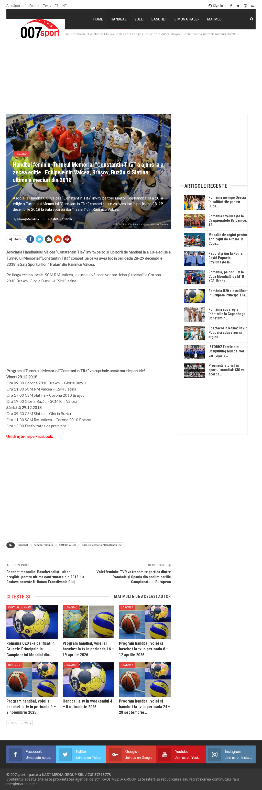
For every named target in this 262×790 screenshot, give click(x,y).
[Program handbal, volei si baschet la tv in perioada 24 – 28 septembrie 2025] (145, 679)
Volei (139, 19)
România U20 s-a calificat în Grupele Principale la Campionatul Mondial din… (30, 649)
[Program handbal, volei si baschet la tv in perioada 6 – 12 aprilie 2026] (145, 622)
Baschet (159, 19)
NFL (65, 6)
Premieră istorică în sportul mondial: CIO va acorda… (227, 369)
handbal (23, 545)
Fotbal (34, 6)
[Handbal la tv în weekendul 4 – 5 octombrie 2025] (88, 679)
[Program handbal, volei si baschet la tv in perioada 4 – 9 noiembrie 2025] (32, 679)
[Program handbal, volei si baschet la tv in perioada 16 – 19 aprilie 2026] (88, 622)
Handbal (119, 19)
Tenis (47, 6)
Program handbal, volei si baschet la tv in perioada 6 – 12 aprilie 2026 (143, 649)
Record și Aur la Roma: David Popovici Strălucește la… (226, 257)
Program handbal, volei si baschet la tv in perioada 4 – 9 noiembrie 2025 (31, 707)
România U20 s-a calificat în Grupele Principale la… (228, 293)
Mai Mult (215, 19)
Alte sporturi (16, 6)
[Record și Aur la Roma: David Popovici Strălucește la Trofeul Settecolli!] (194, 258)
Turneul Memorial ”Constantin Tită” (102, 545)
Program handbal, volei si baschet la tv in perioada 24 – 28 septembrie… (144, 707)
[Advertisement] (131, 75)
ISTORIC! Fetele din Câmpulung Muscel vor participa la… (226, 351)
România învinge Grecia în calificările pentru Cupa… (227, 201)
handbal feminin (43, 545)
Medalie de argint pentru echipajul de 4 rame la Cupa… (228, 239)
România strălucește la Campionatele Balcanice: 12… (228, 220)
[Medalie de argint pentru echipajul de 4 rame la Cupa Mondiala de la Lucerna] (194, 240)
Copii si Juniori (19, 607)
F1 (57, 6)
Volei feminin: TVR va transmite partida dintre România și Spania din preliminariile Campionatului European (133, 577)
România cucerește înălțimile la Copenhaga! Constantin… (227, 313)
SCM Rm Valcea (67, 545)
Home (98, 19)
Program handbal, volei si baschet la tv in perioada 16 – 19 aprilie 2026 (88, 649)
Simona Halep (187, 19)
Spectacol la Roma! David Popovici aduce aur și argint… (228, 332)
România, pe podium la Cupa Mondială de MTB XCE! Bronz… (226, 276)
